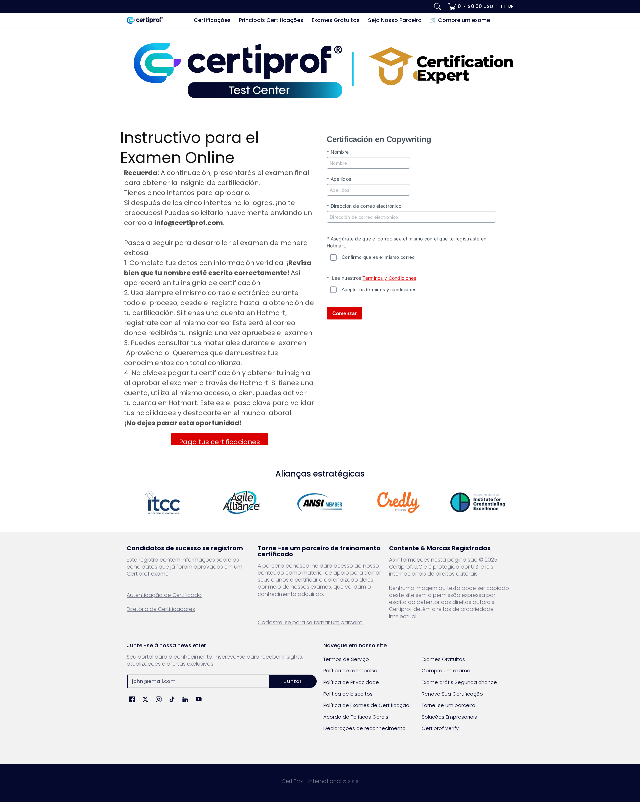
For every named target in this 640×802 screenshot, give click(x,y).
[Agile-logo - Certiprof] (241, 502)
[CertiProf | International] (145, 20)
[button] (132, 700)
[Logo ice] (477, 502)
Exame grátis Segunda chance (459, 682)
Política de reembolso (350, 670)
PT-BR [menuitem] (507, 6)
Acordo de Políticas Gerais (355, 716)
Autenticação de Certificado (164, 595)
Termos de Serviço (346, 659)
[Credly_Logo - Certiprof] (399, 502)
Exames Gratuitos (443, 659)
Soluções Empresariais (449, 716)
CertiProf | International (311, 781)
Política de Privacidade (351, 682)
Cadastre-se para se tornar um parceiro (310, 622)
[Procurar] (437, 6)
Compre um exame (446, 670)
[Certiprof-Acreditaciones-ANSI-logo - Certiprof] (320, 502)
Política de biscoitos (348, 693)
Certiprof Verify (440, 728)
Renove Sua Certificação (452, 693)
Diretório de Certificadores (161, 609)
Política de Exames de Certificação (366, 705)
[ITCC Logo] (163, 502)
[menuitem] (470, 6)
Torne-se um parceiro (448, 705)
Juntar (293, 681)
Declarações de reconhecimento (364, 728)
